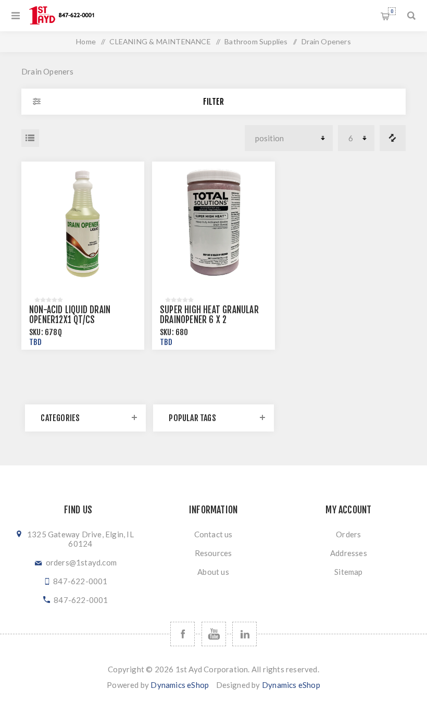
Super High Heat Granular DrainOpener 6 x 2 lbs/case (209, 319)
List (30, 138)
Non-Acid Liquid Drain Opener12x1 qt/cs (69, 314)
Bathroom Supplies (255, 41)
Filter (213, 101)
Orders (348, 534)
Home (86, 41)
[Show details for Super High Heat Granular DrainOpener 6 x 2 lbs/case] (213, 223)
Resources (213, 553)
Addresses (348, 553)
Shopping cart (392, 11)
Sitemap (348, 571)
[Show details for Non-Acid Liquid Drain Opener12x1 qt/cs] (82, 223)
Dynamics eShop (179, 684)
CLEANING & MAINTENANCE (159, 41)
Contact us (213, 534)
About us (213, 571)
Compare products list (393, 138)
